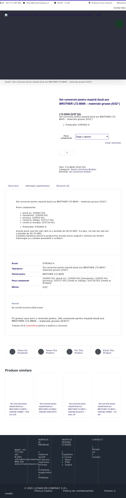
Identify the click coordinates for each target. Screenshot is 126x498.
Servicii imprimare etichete (44, 462)
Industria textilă (43, 454)
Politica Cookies (43, 491)
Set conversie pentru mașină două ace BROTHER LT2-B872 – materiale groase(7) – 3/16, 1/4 (77, 409)
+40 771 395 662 (20, 452)
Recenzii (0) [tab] (63, 186)
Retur (67, 459)
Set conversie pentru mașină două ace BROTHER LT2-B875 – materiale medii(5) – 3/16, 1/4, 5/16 (19, 409)
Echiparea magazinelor (45, 470)
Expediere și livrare (67, 454)
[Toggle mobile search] (113, 16)
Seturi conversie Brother (83, 169)
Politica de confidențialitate (78, 491)
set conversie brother (80, 172)
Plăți (66, 462)
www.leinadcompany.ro (27, 464)
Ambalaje (43, 476)
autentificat (32, 326)
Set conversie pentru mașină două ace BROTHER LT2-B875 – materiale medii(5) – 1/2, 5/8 (107, 409)
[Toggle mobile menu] (119, 16)
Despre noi (96, 449)
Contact (96, 455)
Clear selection (113, 143)
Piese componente (66, 137)
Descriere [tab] (14, 186)
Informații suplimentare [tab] (38, 186)
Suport (67, 465)
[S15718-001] (29, 108)
